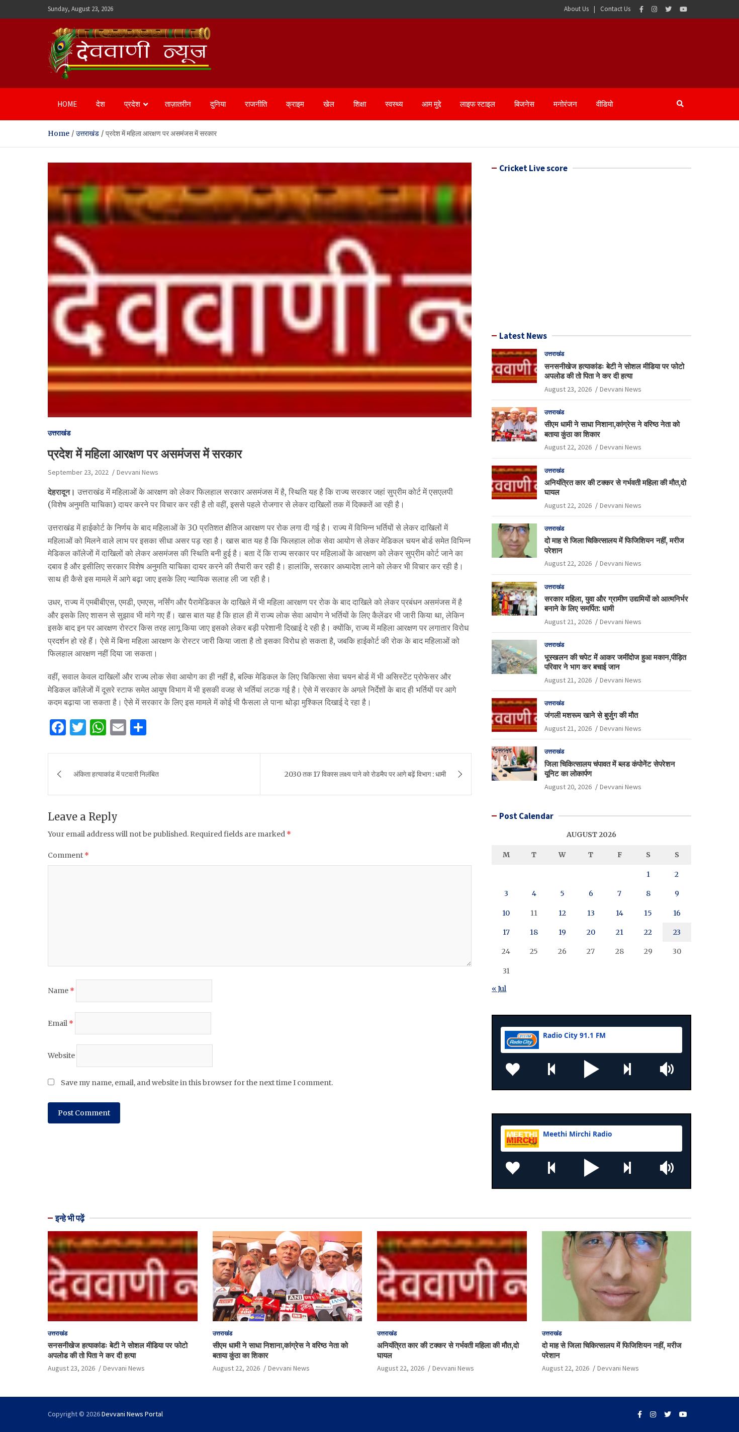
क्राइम (295, 104)
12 (562, 913)
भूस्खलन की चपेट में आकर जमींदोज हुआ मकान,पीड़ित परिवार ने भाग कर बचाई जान (615, 662)
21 (619, 932)
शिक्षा (359, 104)
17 (506, 932)
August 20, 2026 (568, 786)
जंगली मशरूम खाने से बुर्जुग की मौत (591, 715)
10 (506, 913)
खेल (328, 104)
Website (61, 1055)
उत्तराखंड (59, 432)
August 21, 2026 (568, 621)
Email (60, 1023)
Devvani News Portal (132, 1413)
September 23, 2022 (78, 472)
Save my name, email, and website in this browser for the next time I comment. (197, 1082)
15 (648, 913)
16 (677, 913)
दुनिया (218, 104)
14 (619, 913)
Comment (68, 855)
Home (67, 104)
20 (591, 932)
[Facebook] (641, 9)
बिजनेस (524, 104)
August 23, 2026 (568, 389)
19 (562, 932)
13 (591, 913)
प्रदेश (132, 104)
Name (61, 990)
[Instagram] (654, 9)
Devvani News (137, 472)
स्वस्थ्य (394, 104)
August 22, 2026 (568, 446)
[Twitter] (668, 9)
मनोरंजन (565, 104)
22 (648, 932)
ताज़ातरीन (178, 104)
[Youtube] (683, 9)
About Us (576, 9)
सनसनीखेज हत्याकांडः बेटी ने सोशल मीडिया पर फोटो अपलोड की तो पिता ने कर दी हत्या (614, 371)
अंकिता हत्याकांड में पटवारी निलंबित (116, 774)
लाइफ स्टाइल (477, 104)
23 (677, 932)
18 (534, 932)
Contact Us (615, 9)
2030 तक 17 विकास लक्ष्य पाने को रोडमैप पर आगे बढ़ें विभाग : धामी (365, 774)
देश (100, 104)
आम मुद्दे (431, 104)
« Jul (499, 988)
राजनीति (256, 104)
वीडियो (604, 104)
